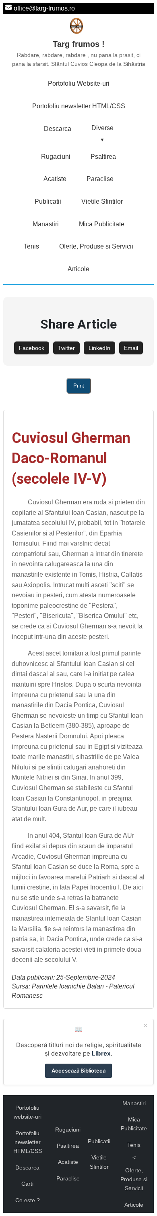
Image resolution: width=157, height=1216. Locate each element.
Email (131, 348)
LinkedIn (99, 348)
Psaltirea (103, 156)
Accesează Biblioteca (78, 1070)
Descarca (57, 128)
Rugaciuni (55, 156)
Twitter (66, 348)
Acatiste (54, 178)
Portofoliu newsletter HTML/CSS (78, 106)
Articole (78, 269)
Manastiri (46, 224)
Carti (27, 1183)
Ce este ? (27, 1200)
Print (78, 386)
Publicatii (48, 201)
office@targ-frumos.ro (44, 8)
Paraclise (100, 178)
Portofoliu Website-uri (78, 83)
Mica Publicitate (101, 224)
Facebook (31, 348)
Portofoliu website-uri (27, 1112)
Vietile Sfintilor (102, 201)
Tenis (31, 246)
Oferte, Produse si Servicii (96, 246)
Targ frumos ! (78, 53)
